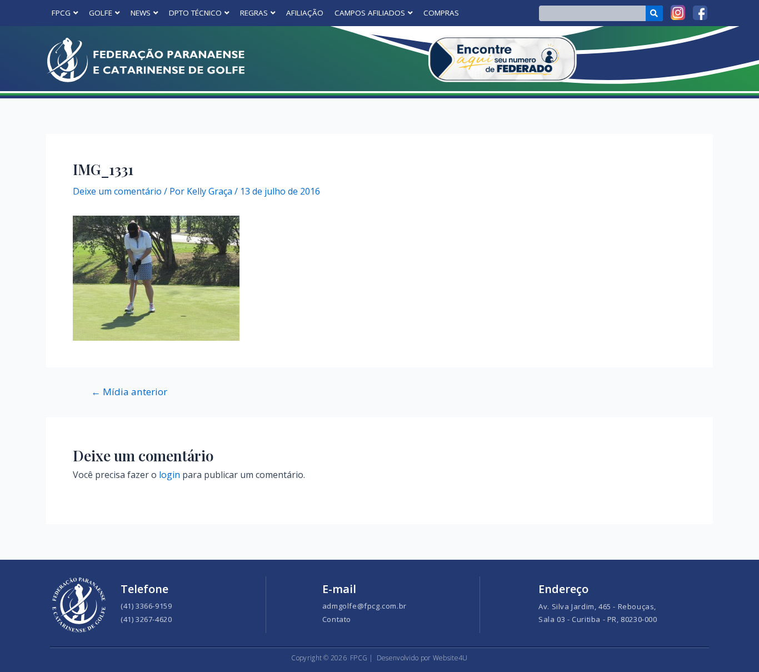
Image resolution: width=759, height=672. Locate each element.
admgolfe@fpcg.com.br (364, 606)
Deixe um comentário (117, 191)
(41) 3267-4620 (146, 619)
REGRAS (254, 13)
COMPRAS (441, 13)
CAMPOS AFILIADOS (369, 13)
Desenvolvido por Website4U (422, 658)
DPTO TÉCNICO (195, 13)
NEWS (141, 13)
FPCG (61, 13)
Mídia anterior (129, 391)
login (169, 475)
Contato (336, 619)
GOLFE (100, 13)
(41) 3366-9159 (146, 606)
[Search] (654, 13)
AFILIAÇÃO (304, 13)
